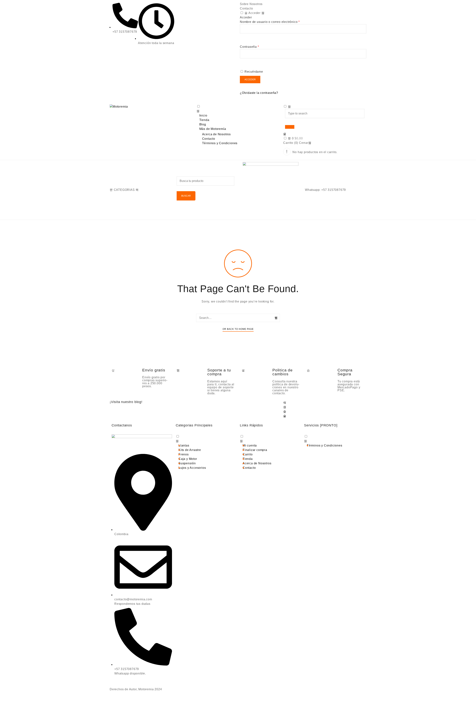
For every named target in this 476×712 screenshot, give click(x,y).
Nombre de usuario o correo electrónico (270, 21)
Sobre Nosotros (251, 4)
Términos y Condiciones (220, 143)
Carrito (248, 454)
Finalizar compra (255, 450)
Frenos (183, 454)
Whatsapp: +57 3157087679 (325, 189)
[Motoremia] (151, 106)
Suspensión (187, 463)
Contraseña (249, 46)
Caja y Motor (187, 458)
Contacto (246, 8)
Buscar (186, 196)
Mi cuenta (250, 445)
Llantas (183, 445)
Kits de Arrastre (189, 450)
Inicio (203, 115)
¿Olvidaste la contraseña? (259, 92)
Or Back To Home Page (238, 329)
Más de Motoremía (212, 128)
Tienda (204, 120)
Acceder (254, 12)
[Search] (276, 318)
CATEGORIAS (124, 189)
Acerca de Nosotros (216, 134)
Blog (202, 124)
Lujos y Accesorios (192, 467)
